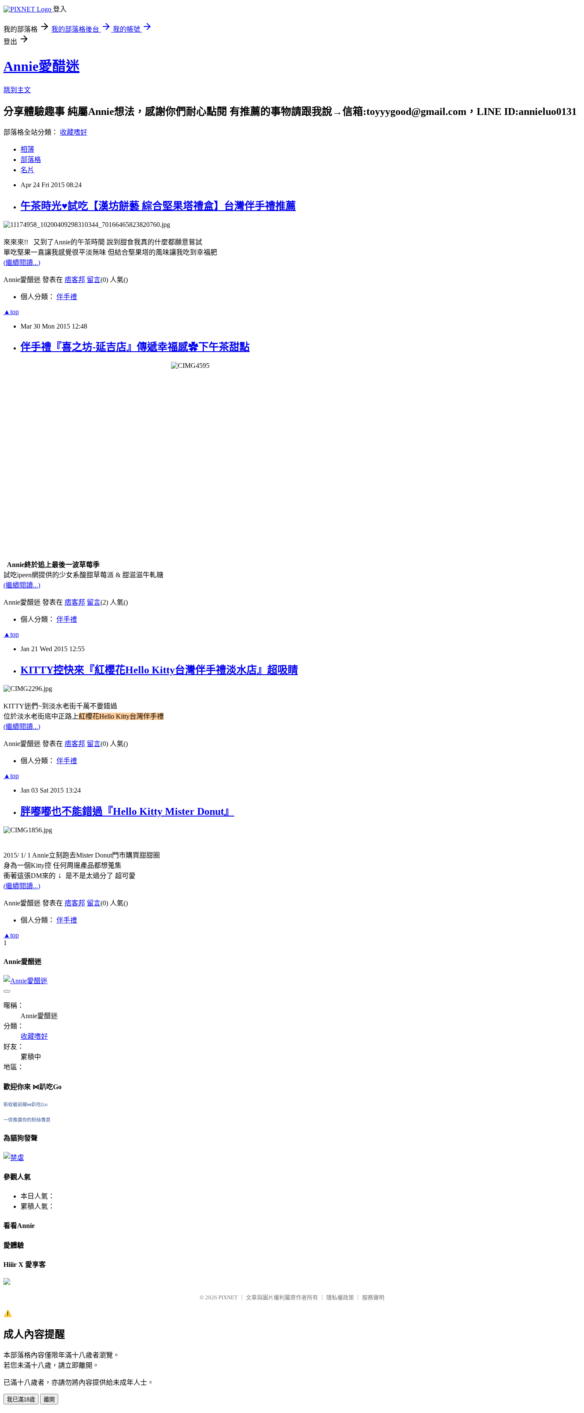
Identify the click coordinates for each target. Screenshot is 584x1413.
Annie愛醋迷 (41, 66)
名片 (27, 169)
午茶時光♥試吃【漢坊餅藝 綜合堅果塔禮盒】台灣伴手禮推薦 (158, 206)
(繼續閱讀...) (21, 262)
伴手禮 (66, 296)
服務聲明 (373, 1297)
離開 (49, 1399)
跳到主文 (17, 90)
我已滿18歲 (21, 1399)
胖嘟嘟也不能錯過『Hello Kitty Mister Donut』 (127, 811)
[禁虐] (13, 1157)
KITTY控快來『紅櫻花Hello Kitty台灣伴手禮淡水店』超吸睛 (159, 670)
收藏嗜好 (73, 132)
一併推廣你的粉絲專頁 (26, 1119)
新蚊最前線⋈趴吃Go (25, 1104)
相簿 (27, 149)
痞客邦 (75, 279)
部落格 (31, 159)
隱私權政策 (340, 1297)
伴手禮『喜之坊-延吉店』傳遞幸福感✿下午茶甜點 (135, 347)
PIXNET (228, 1297)
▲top (11, 311)
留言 (93, 279)
